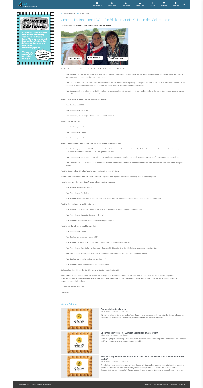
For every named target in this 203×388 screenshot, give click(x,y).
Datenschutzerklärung (160, 385)
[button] (97, 4)
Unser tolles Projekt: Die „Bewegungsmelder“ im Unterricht (129, 333)
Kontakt (182, 385)
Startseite (147, 385)
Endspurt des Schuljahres (113, 309)
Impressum (174, 385)
